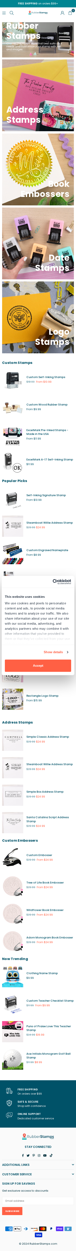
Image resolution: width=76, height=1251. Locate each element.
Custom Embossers (20, 840)
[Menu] (4, 12)
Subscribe (12, 1211)
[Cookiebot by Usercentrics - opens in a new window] (53, 582)
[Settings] (62, 12)
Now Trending (15, 958)
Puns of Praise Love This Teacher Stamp (48, 1028)
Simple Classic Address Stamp (47, 737)
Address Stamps (17, 722)
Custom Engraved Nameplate (47, 550)
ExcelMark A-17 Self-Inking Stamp (49, 460)
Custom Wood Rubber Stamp (47, 405)
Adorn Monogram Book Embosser (49, 938)
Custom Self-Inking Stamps (45, 377)
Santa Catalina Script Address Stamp (47, 819)
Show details (53, 652)
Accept (38, 665)
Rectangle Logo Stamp (42, 696)
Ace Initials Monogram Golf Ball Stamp (48, 1056)
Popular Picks (14, 480)
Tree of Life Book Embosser (45, 883)
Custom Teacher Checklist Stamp (50, 1001)
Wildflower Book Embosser (45, 910)
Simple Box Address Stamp (45, 792)
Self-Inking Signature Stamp (46, 495)
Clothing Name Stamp (42, 973)
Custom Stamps (17, 362)
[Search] (11, 12)
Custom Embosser (39, 855)
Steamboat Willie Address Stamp (49, 523)
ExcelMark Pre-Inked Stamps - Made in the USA (47, 432)
